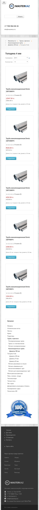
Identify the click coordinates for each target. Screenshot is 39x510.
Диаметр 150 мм (13, 45)
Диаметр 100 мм (14, 356)
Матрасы (10, 326)
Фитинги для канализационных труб (19, 371)
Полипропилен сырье (13, 388)
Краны (9, 333)
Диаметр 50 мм (14, 361)
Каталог (8, 430)
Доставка (9, 432)
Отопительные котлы (13, 328)
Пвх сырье (10, 383)
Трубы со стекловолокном (16, 343)
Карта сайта (9, 446)
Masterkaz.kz (12, 41)
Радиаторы (10, 336)
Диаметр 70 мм (14, 358)
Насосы (9, 331)
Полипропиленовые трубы (16, 341)
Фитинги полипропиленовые (16, 346)
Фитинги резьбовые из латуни (17, 364)
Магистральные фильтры (15, 373)
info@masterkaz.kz (10, 29)
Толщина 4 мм (11, 353)
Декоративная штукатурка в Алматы (18, 386)
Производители (10, 435)
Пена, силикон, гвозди (14, 376)
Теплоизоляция (12, 378)
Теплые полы (11, 381)
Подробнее (11, 109)
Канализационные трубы (15, 43)
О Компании (9, 437)
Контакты (9, 440)
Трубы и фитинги (25, 41)
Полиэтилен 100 (12, 391)
